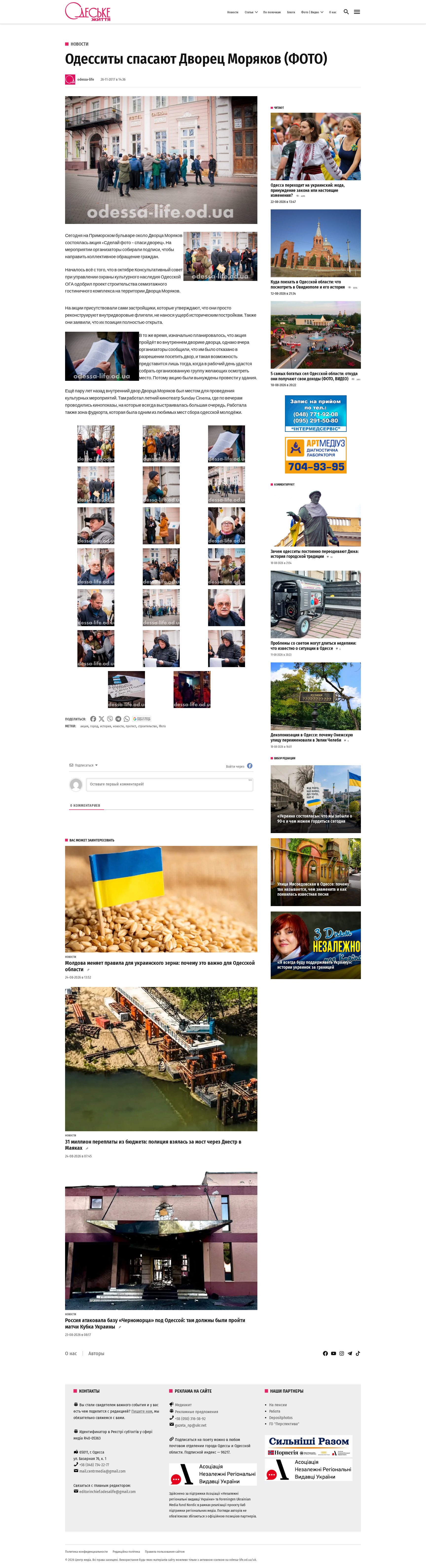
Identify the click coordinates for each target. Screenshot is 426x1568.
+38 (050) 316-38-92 (190, 1418)
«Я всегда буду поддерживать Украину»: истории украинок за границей (314, 965)
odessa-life (85, 79)
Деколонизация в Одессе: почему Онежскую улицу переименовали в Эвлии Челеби (312, 737)
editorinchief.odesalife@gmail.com (107, 1491)
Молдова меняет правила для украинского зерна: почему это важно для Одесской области (160, 966)
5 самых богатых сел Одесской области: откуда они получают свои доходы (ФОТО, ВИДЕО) (314, 376)
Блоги (291, 12)
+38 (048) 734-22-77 (94, 1464)
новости (118, 726)
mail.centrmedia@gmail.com (102, 1471)
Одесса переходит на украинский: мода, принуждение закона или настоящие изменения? (308, 190)
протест (131, 726)
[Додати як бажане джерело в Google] (141, 719)
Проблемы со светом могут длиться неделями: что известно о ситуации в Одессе (313, 646)
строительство (147, 726)
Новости (232, 12)
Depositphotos (281, 1417)
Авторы (96, 1353)
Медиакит (183, 1405)
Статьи (249, 12)
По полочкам (272, 12)
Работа (274, 1411)
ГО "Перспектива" (284, 1424)
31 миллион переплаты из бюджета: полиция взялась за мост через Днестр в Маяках (153, 1145)
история (105, 726)
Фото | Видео (310, 12)
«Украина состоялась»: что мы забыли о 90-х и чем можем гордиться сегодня (314, 819)
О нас (332, 12)
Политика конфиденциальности (86, 1551)
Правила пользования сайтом (165, 1551)
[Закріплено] (357, 12)
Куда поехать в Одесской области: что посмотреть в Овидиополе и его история (308, 284)
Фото (162, 726)
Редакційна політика (126, 1551)
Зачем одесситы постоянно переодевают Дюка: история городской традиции (315, 554)
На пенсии (278, 1405)
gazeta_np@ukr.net (190, 1425)
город (94, 726)
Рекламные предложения (196, 1411)
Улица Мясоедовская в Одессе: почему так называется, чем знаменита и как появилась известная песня (313, 889)
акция (84, 726)
